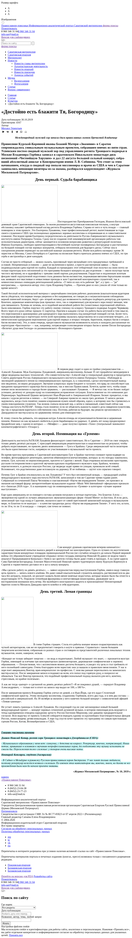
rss (9, 845)
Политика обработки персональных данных (25, 831)
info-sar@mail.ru (10, 34)
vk (9, 842)
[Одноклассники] (12, 132)
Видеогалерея (21, 81)
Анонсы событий (23, 75)
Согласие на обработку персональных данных (26, 828)
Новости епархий (23, 69)
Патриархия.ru (9, 811)
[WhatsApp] (21, 132)
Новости (12, 60)
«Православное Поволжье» (16, 779)
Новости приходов (24, 72)
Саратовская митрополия (21, 51)
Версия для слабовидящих (15, 37)
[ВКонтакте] (8, 132)
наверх (5, 777)
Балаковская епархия (19, 870)
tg (9, 839)
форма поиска (110, 25)
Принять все (16, 935)
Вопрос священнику (19, 89)
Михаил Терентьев (11, 128)
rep (9, 837)
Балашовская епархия (19, 868)
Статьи (11, 86)
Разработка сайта (43, 876)
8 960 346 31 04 (26, 31)
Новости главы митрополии (29, 63)
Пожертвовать (9, 28)
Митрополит (15, 57)
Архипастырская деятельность (31, 66)
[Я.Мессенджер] (3, 132)
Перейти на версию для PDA (17, 876)
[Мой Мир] (26, 132)
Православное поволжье (51, 25)
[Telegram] (17, 132)
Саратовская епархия (19, 54)
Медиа (11, 78)
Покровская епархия (19, 865)
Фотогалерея (21, 83)
